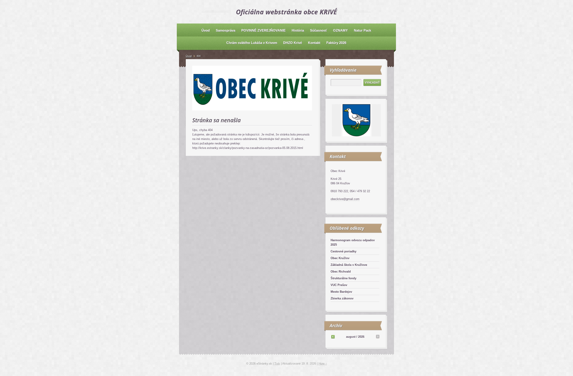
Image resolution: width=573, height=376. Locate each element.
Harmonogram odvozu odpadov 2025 (353, 242)
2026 (361, 336)
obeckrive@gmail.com (345, 199)
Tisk (277, 363)
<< (333, 337)
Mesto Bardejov (341, 291)
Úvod (189, 56)
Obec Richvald (341, 271)
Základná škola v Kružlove (349, 264)
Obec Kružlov (340, 258)
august (350, 336)
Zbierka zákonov (342, 298)
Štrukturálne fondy (343, 278)
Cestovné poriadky (343, 251)
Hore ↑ (323, 363)
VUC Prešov (339, 285)
